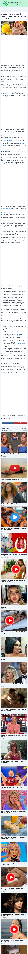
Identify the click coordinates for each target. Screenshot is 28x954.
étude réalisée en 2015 (8, 140)
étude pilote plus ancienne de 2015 (11, 75)
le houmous (20, 343)
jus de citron (12, 285)
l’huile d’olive (15, 334)
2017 (13, 79)
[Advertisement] (14, 50)
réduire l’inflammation (7, 208)
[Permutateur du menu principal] (25, 3)
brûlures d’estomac (9, 306)
